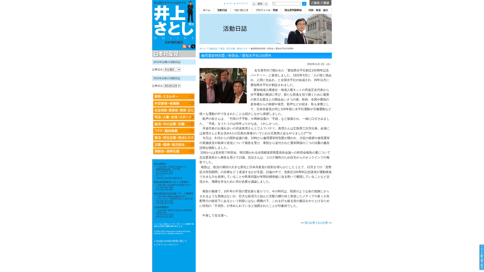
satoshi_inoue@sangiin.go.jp (169, 178)
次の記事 (322, 222)
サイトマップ (242, 3)
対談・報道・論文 (318, 10)
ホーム (206, 10)
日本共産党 (165, 54)
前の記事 (310, 222)
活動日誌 (222, 10)
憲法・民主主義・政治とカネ (233, 48)
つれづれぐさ (241, 10)
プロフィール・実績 (267, 10)
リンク (229, 3)
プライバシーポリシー (167, 244)
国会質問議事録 (293, 10)
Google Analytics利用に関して (171, 241)
